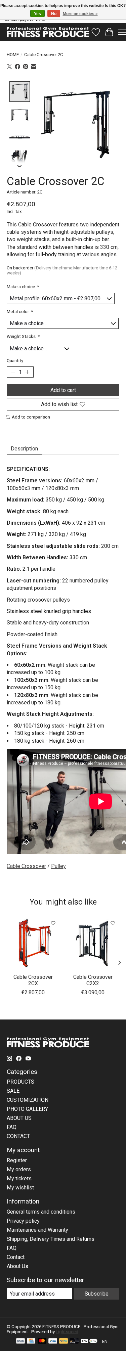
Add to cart (63, 390)
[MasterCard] (42, 1341)
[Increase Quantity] (27, 372)
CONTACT (18, 1136)
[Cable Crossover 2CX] (33, 943)
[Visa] (52, 1341)
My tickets (19, 1178)
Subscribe (97, 1294)
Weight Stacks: (23, 336)
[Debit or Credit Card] (74, 1341)
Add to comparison (31, 417)
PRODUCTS (20, 1082)
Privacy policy (23, 1221)
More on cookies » (80, 13)
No (53, 13)
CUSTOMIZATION (27, 1100)
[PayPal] (63, 1341)
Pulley (58, 866)
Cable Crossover (26, 866)
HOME (13, 54)
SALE (13, 1091)
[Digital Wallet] (89, 1341)
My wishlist (20, 1187)
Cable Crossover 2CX (33, 979)
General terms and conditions (41, 1212)
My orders (19, 1169)
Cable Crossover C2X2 (93, 979)
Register (17, 1160)
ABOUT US (19, 1118)
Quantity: (15, 360)
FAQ (11, 1127)
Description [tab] (24, 448)
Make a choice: (23, 286)
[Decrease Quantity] (13, 372)
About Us (17, 1266)
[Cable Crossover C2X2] (93, 943)
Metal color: (20, 311)
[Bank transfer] (20, 1341)
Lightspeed (67, 1331)
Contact (16, 1257)
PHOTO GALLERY (27, 1109)
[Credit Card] (31, 1341)
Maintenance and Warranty (37, 1230)
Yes (37, 13)
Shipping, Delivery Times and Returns (50, 1239)
